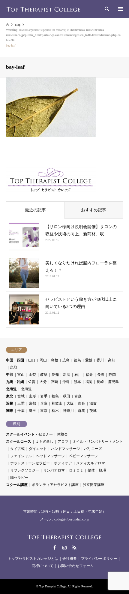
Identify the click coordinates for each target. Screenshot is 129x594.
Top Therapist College (52, 586)
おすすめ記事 (93, 210)
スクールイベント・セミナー (29, 434)
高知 (111, 360)
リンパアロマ (54, 470)
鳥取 (13, 367)
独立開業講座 (93, 485)
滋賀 (93, 403)
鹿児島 (113, 382)
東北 (9, 396)
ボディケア (63, 463)
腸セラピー (19, 477)
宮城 (21, 396)
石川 (78, 374)
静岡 (112, 374)
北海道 (11, 389)
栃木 (55, 411)
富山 (21, 374)
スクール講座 (17, 485)
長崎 (100, 382)
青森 (78, 396)
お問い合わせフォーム (76, 566)
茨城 (93, 411)
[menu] (120, 9)
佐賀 (31, 382)
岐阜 (43, 374)
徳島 (77, 360)
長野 (100, 374)
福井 (89, 374)
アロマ (63, 441)
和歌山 (57, 403)
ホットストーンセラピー (30, 463)
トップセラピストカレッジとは (33, 558)
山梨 (32, 374)
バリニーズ (93, 449)
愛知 (55, 374)
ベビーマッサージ (83, 456)
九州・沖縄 (15, 382)
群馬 (81, 411)
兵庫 (43, 403)
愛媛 (88, 360)
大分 (43, 382)
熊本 (77, 382)
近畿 (9, 403)
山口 (31, 360)
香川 (100, 360)
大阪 (70, 403)
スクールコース (18, 441)
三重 (21, 403)
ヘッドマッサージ (50, 456)
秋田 (66, 396)
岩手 (43, 396)
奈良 (81, 403)
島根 (54, 360)
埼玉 (32, 411)
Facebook (54, 547)
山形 (32, 396)
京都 (32, 403)
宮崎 (54, 382)
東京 (43, 411)
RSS (74, 547)
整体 (91, 470)
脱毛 (102, 470)
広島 (66, 360)
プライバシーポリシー (99, 558)
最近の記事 (35, 210)
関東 (9, 411)
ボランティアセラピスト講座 (55, 485)
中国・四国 (15, 360)
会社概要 (69, 558)
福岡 (88, 382)
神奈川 (68, 411)
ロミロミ (76, 470)
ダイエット (38, 449)
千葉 (21, 411)
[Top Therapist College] (43, 9)
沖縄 (66, 382)
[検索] (107, 9)
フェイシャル (21, 456)
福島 (55, 396)
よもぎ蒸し (44, 441)
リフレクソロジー (24, 470)
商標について (42, 566)
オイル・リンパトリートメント (98, 441)
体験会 (62, 434)
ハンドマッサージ (65, 449)
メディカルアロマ (90, 463)
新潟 (66, 374)
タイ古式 (17, 449)
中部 (9, 374)
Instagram (64, 547)
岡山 (43, 360)
